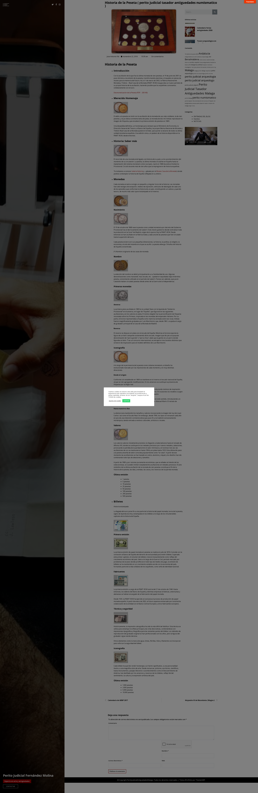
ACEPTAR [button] (126, 401)
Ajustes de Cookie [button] (115, 401)
